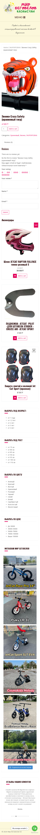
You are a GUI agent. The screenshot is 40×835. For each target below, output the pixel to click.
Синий (10, 497)
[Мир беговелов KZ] (20, 8)
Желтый (11, 487)
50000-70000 (12, 531)
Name (5, 191)
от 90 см (11, 455)
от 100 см (11, 460)
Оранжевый (14, 135)
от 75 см (11, 447)
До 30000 (11, 526)
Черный (11, 494)
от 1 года (11, 418)
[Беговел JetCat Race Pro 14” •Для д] (20, 572)
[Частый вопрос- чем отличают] (20, 712)
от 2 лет (11, 423)
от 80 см (11, 450)
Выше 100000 (13, 536)
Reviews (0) (8, 142)
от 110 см (11, 462)
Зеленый (11, 482)
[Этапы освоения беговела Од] (20, 747)
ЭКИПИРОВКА (14, 47)
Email (4, 201)
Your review (7, 178)
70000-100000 (13, 534)
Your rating (6, 169)
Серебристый (13, 502)
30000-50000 (12, 529)
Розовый (11, 492)
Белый (10, 499)
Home (5, 47)
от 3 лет (11, 425)
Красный (11, 484)
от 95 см (11, 457)
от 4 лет (11, 428)
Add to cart (13, 129)
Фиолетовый (13, 507)
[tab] (8, 142)
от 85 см (11, 452)
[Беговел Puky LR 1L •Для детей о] (20, 607)
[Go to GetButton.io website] (34, 832)
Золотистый (12, 504)
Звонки (22, 135)
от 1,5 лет (12, 420)
